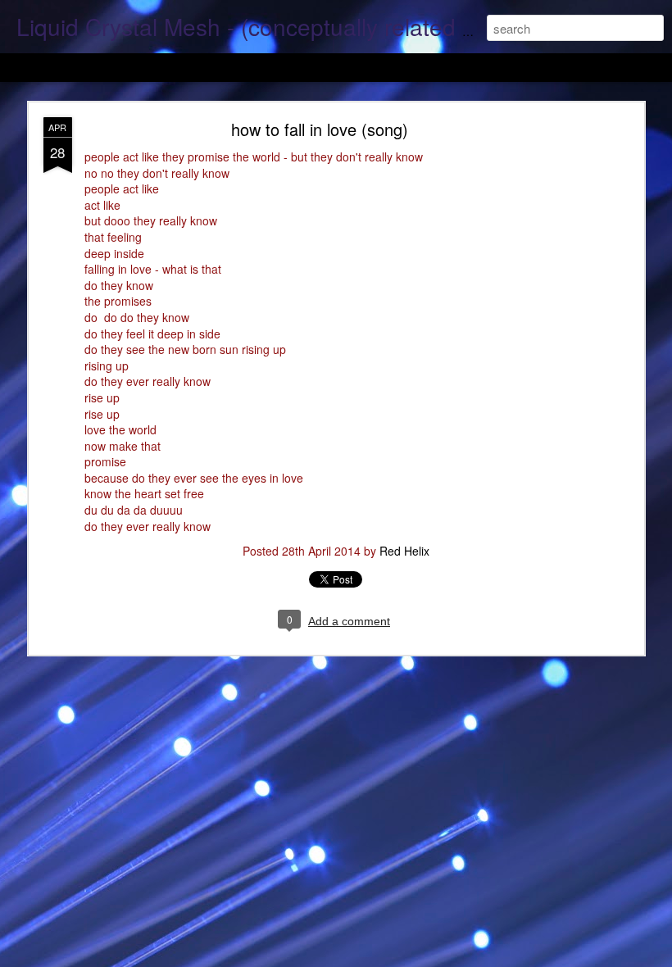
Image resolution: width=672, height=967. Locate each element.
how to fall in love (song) (319, 129)
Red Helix (404, 551)
